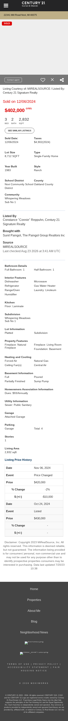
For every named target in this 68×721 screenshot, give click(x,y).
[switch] (43, 80)
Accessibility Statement (28, 667)
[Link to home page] (34, 5)
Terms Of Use (18, 664)
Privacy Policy (46, 664)
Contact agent (13, 80)
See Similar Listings (19, 130)
